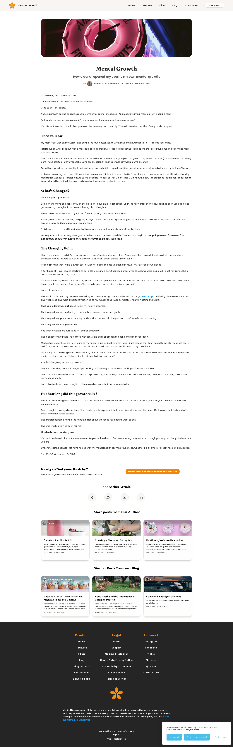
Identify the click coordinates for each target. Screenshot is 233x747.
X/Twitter (151, 666)
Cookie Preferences (116, 739)
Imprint (116, 734)
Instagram (151, 641)
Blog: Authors (82, 666)
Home (131, 5)
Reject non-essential (197, 737)
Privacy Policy (116, 672)
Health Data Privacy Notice (116, 660)
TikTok (151, 654)
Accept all (174, 737)
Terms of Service (116, 678)
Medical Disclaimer (116, 654)
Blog (174, 5)
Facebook (151, 647)
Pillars (162, 5)
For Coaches (191, 5)
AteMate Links (151, 672)
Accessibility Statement (116, 666)
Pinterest (151, 660)
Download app (81, 678)
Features (147, 5)
